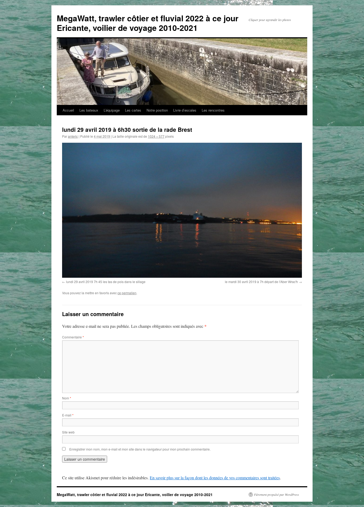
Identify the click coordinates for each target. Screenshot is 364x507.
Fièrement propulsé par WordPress (276, 494)
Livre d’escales (184, 110)
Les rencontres (213, 110)
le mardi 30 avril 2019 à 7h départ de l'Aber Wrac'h (261, 281)
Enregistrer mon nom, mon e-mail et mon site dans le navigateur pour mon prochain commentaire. (140, 449)
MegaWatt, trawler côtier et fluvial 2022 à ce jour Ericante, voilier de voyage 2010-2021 (147, 22)
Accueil (68, 110)
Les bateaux (88, 110)
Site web (68, 432)
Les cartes (133, 110)
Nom (66, 398)
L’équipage (112, 110)
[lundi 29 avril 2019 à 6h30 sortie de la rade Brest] (182, 210)
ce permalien (127, 293)
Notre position (157, 110)
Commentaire (73, 337)
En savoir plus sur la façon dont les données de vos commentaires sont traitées (215, 477)
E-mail (68, 415)
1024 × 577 (156, 136)
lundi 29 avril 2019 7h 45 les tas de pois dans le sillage (105, 281)
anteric (73, 136)
